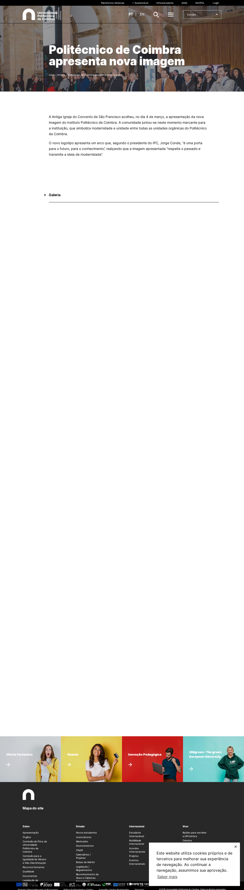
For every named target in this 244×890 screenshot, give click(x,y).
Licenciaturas (83, 837)
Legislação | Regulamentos (84, 868)
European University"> (202, 747)
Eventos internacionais (137, 862)
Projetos (133, 855)
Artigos (61, 74)
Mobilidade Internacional (136, 842)
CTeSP (79, 850)
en (142, 14)
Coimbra (187, 840)
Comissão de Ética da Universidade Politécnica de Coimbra (35, 846)
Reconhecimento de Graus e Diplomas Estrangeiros (87, 878)
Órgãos (27, 837)
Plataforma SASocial (112, 2)
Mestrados (82, 841)
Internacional (136, 826)
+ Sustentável (140, 2)
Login (216, 2)
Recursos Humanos (33, 867)
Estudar (80, 826)
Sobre (26, 826)
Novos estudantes (86, 832)
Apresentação (31, 832)
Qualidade (28, 871)
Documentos (30, 876)
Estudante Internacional (136, 834)
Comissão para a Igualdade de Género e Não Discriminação (34, 859)
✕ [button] (235, 846)
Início (52, 74)
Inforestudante (164, 2)
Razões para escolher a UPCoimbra (195, 834)
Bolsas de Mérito (85, 862)
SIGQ (184, 2)
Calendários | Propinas (83, 856)
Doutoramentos (85, 845)
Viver (186, 826)
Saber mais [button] (167, 876)
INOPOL (200, 2)
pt (131, 14)
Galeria (55, 195)
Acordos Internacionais (137, 850)
